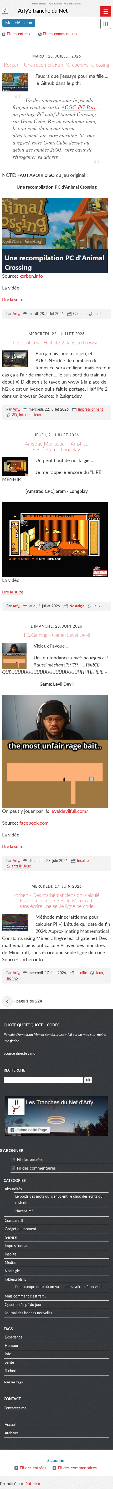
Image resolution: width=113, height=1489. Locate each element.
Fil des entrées (18, 34)
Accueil (10, 1425)
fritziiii (17, 866)
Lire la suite (12, 300)
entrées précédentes (7, 1001)
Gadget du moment (20, 1229)
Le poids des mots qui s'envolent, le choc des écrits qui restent (59, 1200)
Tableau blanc (16, 1279)
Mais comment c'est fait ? (25, 1296)
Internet (25, 415)
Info (8, 1354)
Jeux (97, 314)
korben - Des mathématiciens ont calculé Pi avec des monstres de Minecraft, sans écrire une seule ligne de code (56, 901)
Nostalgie (76, 606)
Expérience (13, 1337)
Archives (11, 1433)
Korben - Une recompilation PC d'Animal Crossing (56, 65)
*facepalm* (24, 1211)
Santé (9, 1362)
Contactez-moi (15, 1408)
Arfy (16, 314)
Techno (12, 978)
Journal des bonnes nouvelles (28, 1313)
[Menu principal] (105, 11)
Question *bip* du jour (23, 1305)
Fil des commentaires (60, 34)
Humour (11, 1346)
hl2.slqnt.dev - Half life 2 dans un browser (56, 342)
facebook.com (34, 823)
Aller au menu (55, 4)
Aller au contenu (39, 4)
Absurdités (13, 1189)
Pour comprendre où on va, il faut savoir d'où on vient (59, 1287)
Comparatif (14, 1221)
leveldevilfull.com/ (69, 811)
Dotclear (32, 1484)
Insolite (83, 861)
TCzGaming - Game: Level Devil (56, 635)
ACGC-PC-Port (79, 106)
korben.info (31, 276)
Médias (10, 1263)
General (79, 314)
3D (14, 415)
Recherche (14, 1070)
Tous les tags (13, 1382)
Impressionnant (90, 409)
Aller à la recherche (72, 4)
